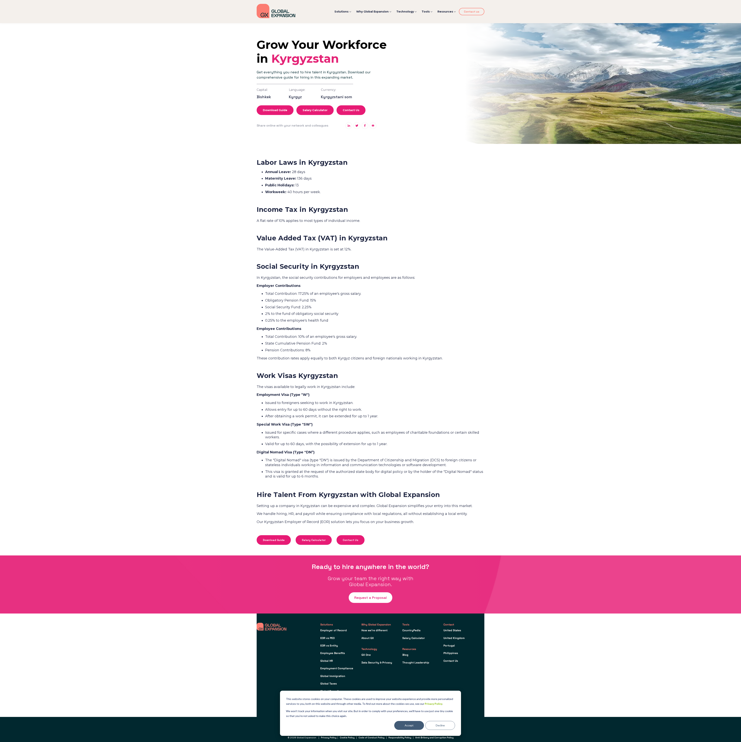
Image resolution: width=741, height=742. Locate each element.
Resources (445, 11)
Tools (426, 11)
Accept (409, 725)
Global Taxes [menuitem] (328, 683)
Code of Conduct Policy (371, 737)
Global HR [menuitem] (326, 661)
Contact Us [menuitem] (450, 661)
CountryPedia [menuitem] (411, 630)
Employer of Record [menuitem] (333, 630)
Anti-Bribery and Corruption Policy (434, 737)
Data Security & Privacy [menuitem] (376, 662)
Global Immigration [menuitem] (332, 676)
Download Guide (275, 110)
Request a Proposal (370, 597)
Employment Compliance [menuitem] (336, 668)
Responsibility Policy (399, 737)
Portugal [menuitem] (449, 645)
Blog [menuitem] (405, 655)
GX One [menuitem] (366, 655)
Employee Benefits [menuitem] (332, 653)
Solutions (341, 11)
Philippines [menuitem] (450, 653)
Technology (405, 11)
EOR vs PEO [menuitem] (327, 638)
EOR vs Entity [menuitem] (329, 645)
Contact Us (351, 110)
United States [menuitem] (452, 630)
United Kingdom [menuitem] (454, 638)
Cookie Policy (347, 737)
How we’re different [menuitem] (374, 630)
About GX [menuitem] (367, 638)
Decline (440, 725)
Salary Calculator (315, 110)
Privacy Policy (433, 703)
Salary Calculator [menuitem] (413, 638)
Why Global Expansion (372, 11)
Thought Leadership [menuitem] (415, 662)
